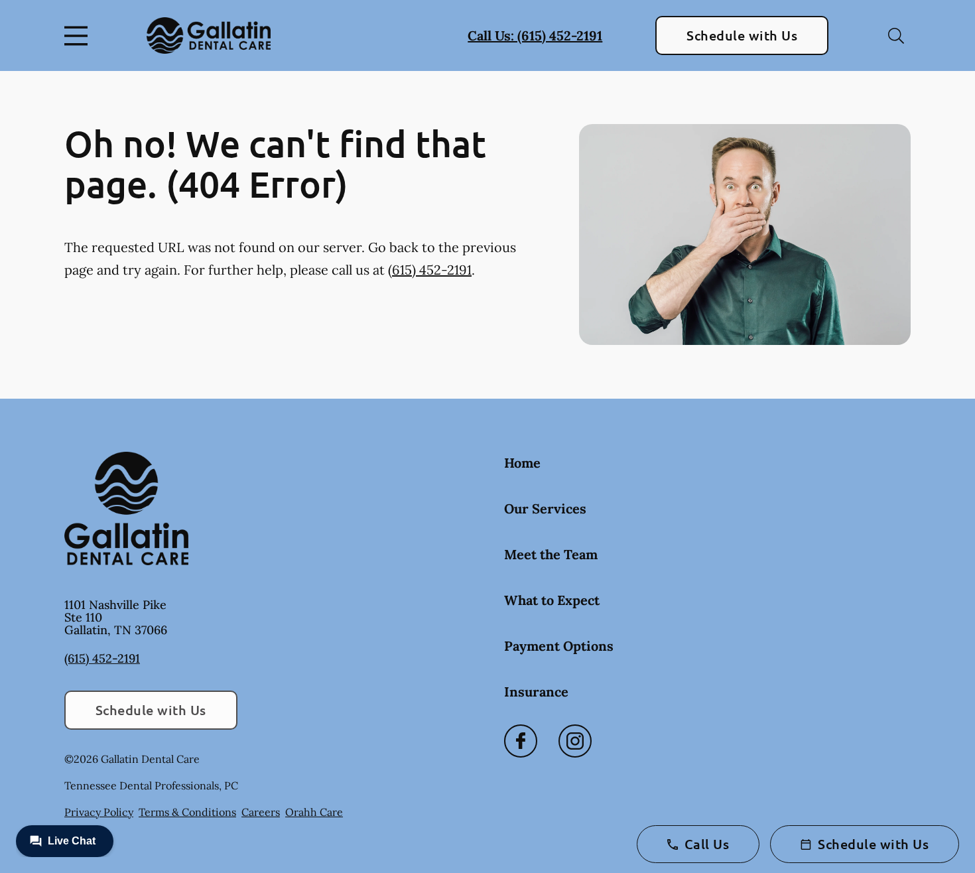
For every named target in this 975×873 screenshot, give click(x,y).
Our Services (545, 508)
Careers (260, 812)
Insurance (536, 691)
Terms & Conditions (187, 812)
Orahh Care (314, 812)
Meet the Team (551, 554)
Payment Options (559, 646)
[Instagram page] (575, 741)
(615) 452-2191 (430, 269)
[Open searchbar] (896, 35)
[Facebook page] (520, 741)
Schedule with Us (741, 35)
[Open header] (79, 35)
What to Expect (552, 600)
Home (522, 462)
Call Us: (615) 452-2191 (535, 35)
